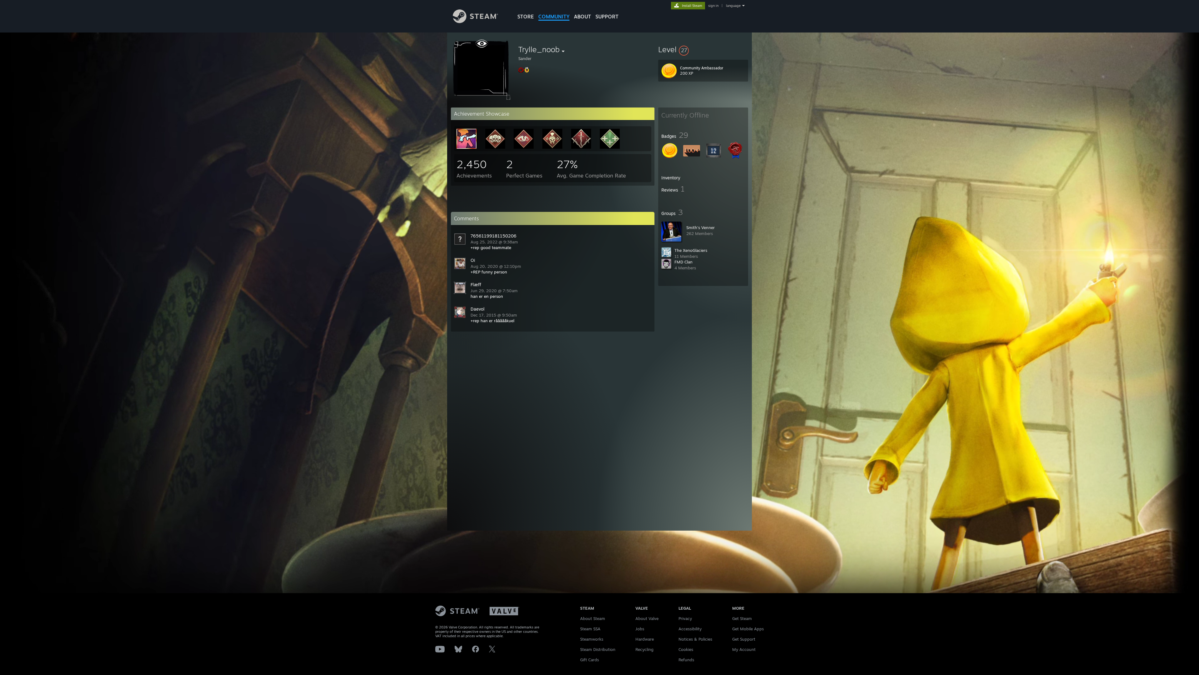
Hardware (644, 639)
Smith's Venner (700, 227)
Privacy (685, 618)
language (733, 5)
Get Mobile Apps (748, 628)
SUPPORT (607, 16)
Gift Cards (589, 659)
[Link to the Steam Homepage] (475, 21)
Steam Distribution (597, 649)
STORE (525, 16)
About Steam (592, 618)
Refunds (686, 659)
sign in (713, 5)
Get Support (743, 639)
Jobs (639, 628)
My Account (744, 649)
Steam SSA (590, 628)
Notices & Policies (695, 639)
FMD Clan (683, 261)
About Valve (647, 618)
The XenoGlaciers (690, 250)
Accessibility (690, 628)
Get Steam (742, 618)
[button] (703, 49)
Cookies (685, 649)
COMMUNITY (554, 16)
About (582, 16)
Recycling (644, 649)
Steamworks (591, 639)
